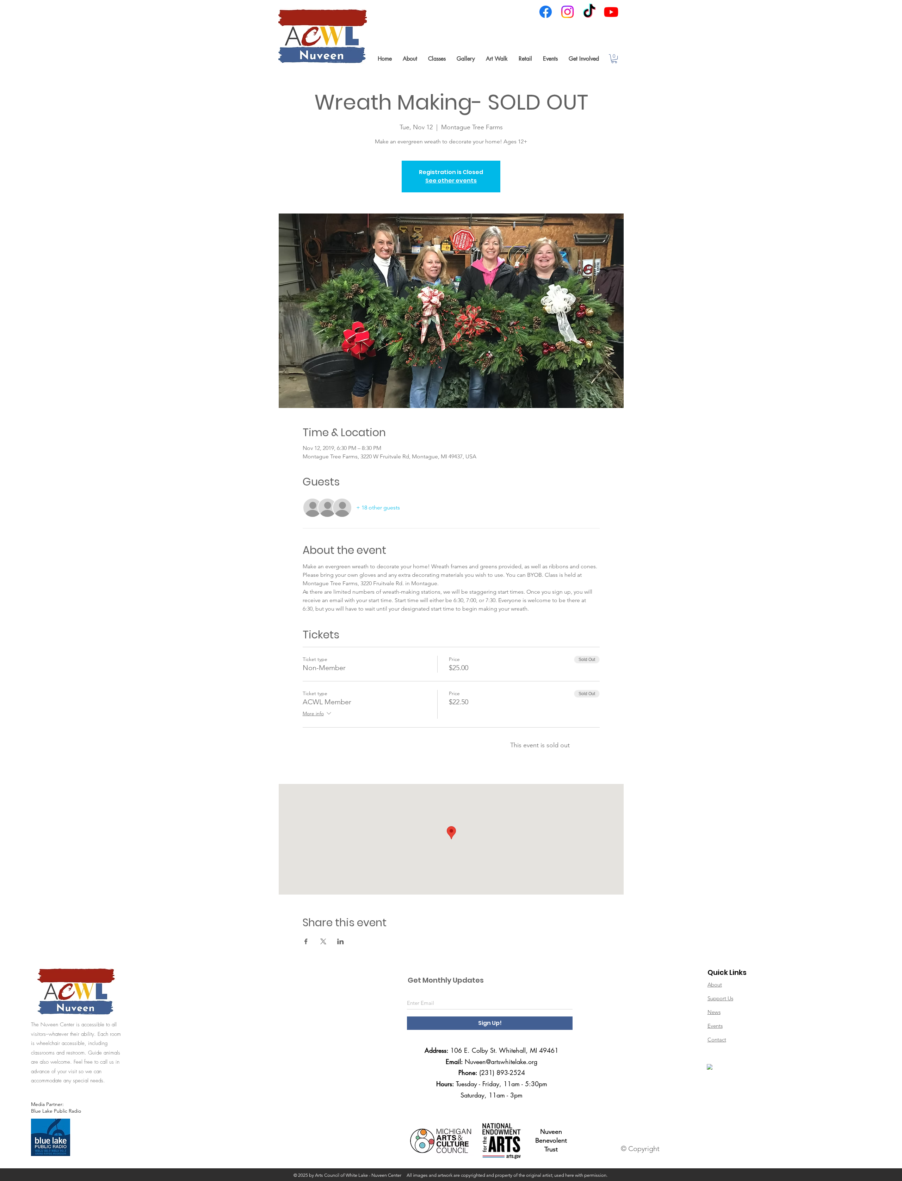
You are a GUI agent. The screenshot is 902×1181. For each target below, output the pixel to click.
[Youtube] (611, 12)
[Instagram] (567, 12)
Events (715, 1025)
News (714, 1012)
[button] (409, 59)
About (715, 984)
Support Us (720, 998)
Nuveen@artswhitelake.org (501, 1061)
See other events (451, 181)
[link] (614, 58)
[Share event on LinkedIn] (340, 941)
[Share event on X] (323, 941)
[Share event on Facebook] (306, 941)
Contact (717, 1039)
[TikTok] (589, 12)
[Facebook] (545, 12)
